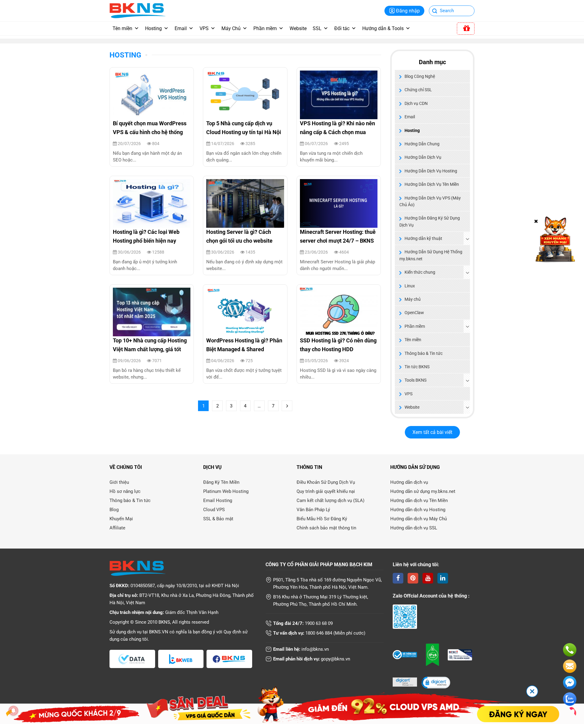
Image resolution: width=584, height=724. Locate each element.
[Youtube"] (427, 578)
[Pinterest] (413, 578)
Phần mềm (265, 28)
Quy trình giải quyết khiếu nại (326, 491)
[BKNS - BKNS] (137, 10)
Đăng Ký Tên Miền (221, 482)
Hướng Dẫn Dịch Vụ (423, 157)
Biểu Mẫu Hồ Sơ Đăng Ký (322, 518)
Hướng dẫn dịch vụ (409, 482)
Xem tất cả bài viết (432, 432)
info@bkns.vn (315, 649)
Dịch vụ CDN (416, 103)
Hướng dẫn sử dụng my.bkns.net (422, 491)
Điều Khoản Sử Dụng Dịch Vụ (326, 482)
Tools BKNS (415, 380)
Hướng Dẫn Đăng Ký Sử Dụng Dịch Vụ (429, 221)
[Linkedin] (442, 578)
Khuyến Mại (121, 518)
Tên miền (122, 28)
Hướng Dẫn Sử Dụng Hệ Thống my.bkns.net (430, 255)
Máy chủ (413, 299)
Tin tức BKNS (417, 366)
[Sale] (465, 29)
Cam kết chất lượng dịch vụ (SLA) (330, 500)
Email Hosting (217, 500)
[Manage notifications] (13, 710)
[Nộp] (435, 11)
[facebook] (398, 578)
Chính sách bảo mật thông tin (326, 528)
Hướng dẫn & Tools (383, 28)
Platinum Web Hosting (226, 491)
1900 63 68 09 (319, 623)
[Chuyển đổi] (467, 238)
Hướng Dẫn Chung (422, 143)
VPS (204, 28)
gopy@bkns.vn (335, 659)
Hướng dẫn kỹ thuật (423, 238)
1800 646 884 (318, 633)
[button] (435, 683)
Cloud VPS (214, 509)
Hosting (153, 28)
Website (298, 28)
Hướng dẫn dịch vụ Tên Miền (419, 500)
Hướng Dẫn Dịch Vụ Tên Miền (432, 184)
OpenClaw (414, 312)
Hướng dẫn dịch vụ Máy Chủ (418, 518)
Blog (114, 509)
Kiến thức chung (420, 272)
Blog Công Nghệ (420, 76)
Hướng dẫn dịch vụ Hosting (417, 509)
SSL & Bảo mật (218, 518)
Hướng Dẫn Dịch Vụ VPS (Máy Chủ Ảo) (430, 201)
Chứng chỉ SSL (418, 89)
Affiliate (117, 528)
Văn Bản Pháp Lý (313, 509)
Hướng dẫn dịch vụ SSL (413, 528)
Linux (410, 285)
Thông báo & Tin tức (424, 353)
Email (181, 28)
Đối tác (341, 28)
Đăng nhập (408, 11)
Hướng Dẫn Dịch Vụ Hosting (431, 170)
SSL (317, 28)
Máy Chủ (231, 28)
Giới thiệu (119, 482)
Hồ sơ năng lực (125, 491)
